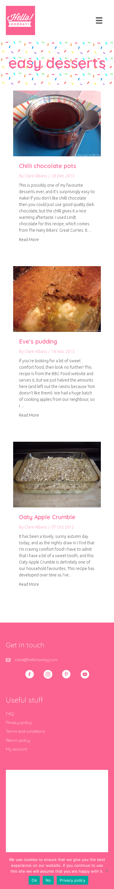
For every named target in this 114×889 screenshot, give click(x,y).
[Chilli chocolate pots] (57, 123)
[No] (107, 871)
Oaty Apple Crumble (47, 517)
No (48, 880)
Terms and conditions (25, 731)
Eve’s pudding (38, 341)
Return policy (18, 740)
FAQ (10, 713)
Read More (29, 239)
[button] (29, 674)
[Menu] (99, 20)
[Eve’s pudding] (57, 298)
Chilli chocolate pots (47, 165)
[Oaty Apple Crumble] (57, 474)
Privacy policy (19, 722)
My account (16, 749)
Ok (34, 880)
